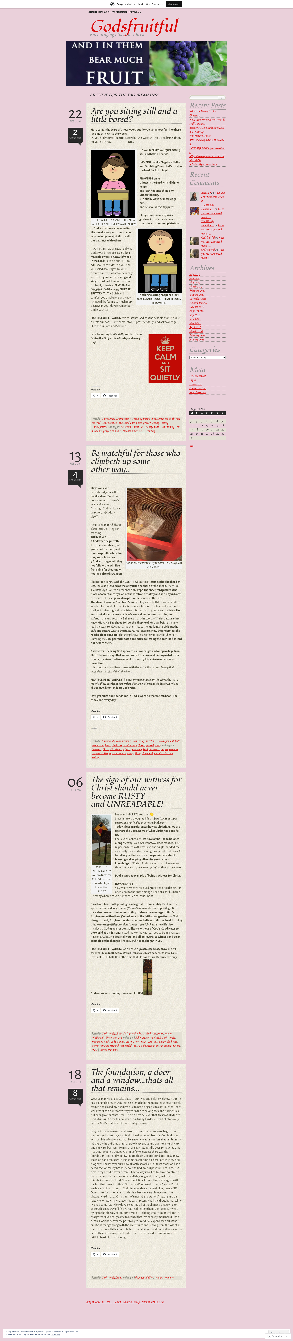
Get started (173, 4)
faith (172, 418)
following (136, 749)
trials (142, 431)
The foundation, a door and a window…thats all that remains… (132, 1080)
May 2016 (195, 323)
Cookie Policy (55, 1335)
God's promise (109, 423)
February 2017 (197, 290)
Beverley (206, 192)
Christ (135, 427)
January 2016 (196, 339)
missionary (159, 1041)
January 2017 (196, 294)
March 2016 (196, 331)
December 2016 (198, 298)
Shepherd (147, 753)
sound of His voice (163, 753)
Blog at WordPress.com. (99, 1302)
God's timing (167, 427)
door (137, 1277)
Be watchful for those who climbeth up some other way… (135, 461)
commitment (123, 418)
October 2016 (196, 307)
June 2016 (195, 319)
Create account (197, 376)
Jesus (120, 423)
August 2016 (196, 311)
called (149, 1037)
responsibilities (130, 431)
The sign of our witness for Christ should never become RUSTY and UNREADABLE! (136, 792)
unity (158, 745)
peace (139, 423)
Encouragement (159, 418)
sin (161, 1045)
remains (116, 431)
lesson (143, 1041)
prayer (146, 423)
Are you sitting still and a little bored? (134, 115)
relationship (130, 745)
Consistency (138, 741)
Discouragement (141, 418)
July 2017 (194, 274)
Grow (136, 1041)
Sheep (138, 753)
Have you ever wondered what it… (213, 197)
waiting (150, 431)
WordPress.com (197, 392)
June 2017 (194, 278)
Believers (126, 427)
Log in (192, 380)
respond (114, 1045)
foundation (98, 745)
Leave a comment (109, 1049)
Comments (75, 133)
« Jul (191, 445)
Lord (178, 427)
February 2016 (197, 335)
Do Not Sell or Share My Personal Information (138, 1302)
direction (150, 741)
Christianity (108, 418)
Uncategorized (100, 427)
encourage (97, 1041)
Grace (128, 1041)
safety (130, 753)
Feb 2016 (75, 115)
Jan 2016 (75, 1076)
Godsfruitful (133, 27)
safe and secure (117, 753)
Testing (164, 423)
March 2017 (196, 286)
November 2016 (198, 302)
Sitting (155, 423)
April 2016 (195, 327)
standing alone (172, 1045)
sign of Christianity (148, 1045)
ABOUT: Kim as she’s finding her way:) (114, 12)
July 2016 (194, 315)
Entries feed (195, 384)
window (169, 1277)
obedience (129, 423)
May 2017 (194, 282)
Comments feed (197, 388)
